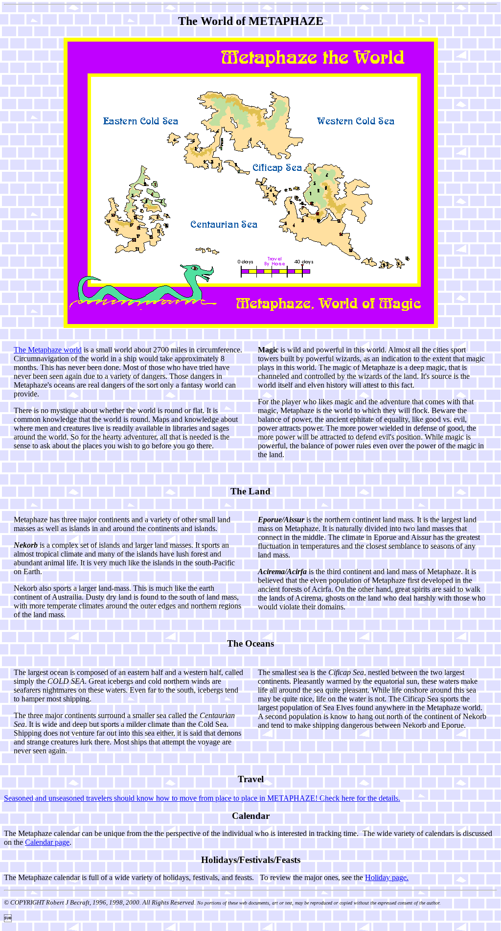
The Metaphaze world (48, 350)
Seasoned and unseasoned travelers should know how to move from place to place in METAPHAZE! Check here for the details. (202, 798)
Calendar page (47, 842)
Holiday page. (387, 877)
